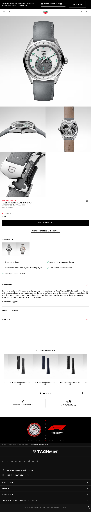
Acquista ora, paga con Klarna (62, 262)
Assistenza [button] (7, 494)
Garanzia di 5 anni (12, 262)
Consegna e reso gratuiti (15, 274)
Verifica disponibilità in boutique (45, 231)
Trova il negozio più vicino (19, 470)
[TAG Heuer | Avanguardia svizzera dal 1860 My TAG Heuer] (45, 451)
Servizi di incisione (23, 405)
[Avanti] (82, 393)
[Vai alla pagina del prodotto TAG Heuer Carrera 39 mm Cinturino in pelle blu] (45, 366)
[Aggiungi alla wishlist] (87, 201)
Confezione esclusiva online (61, 268)
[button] (81, 12)
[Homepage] (45, 12)
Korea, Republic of (51, 4)
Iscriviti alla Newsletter (18, 475)
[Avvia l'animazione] (41, 393)
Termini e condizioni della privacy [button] (19, 500)
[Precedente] (76, 393)
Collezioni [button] (7, 482)
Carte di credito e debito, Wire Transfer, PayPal (23, 268)
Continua (79, 4)
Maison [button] (6, 488)
